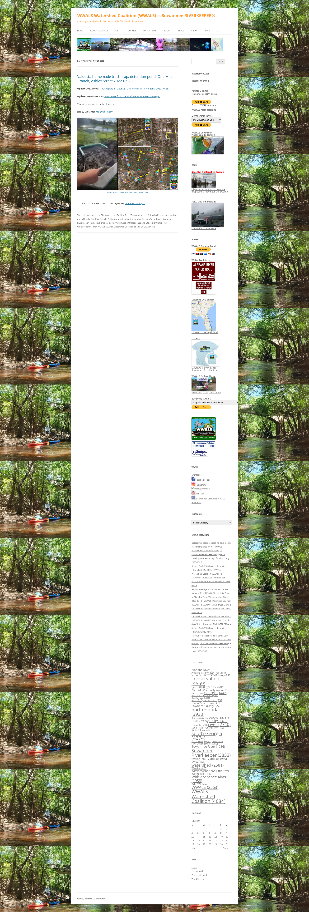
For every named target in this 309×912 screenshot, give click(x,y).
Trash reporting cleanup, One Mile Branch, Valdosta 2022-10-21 (133, 88)
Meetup (206, 488)
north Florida (83, 218)
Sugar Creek (156, 218)
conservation (170, 215)
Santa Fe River (201, 730)
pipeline (199, 721)
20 (204, 840)
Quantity (199, 725)
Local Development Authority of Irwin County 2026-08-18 (210, 558)
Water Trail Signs (201, 260)
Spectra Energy (201, 741)
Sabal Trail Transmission (208, 727)
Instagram (200, 484)
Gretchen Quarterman (205, 695)
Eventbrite (196, 474)
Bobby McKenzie (156, 215)
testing (199, 759)
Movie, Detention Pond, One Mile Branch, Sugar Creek (127, 192)
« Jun (194, 848)
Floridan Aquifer (218, 690)
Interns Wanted (200, 80)
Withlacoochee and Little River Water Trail (147, 222)
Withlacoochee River (87, 226)
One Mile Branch (99, 218)
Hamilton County (201, 698)
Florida (200, 689)
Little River (212, 703)
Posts (118, 30)
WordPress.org (199, 878)
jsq (153, 226)
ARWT (209, 675)
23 (221, 840)
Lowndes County (206, 706)
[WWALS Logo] (204, 438)
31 (227, 844)
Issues (181, 30)
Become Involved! (98, 30)
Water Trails (149, 30)
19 (198, 840)
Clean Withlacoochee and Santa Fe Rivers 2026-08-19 (211, 581)
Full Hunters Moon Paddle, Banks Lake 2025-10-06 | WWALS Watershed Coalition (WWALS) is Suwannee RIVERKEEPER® (211, 639)
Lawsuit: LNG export (203, 299)
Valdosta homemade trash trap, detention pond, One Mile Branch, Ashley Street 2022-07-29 (125, 78)
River (127, 215)
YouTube (199, 493)
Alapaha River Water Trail (209, 672)
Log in (194, 867)
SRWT (196, 744)
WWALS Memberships (204, 109)
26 (198, 844)
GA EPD (198, 693)
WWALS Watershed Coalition (119, 226)
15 (216, 836)
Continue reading (135, 203)
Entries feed (197, 871)
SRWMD (217, 741)
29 (216, 844)
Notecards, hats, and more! (206, 392)
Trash (133, 215)
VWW (198, 762)
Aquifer (197, 675)
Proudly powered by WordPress (91, 898)
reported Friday (104, 111)
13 (204, 836)
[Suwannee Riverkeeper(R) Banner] (204, 448)
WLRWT (101, 226)
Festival (218, 687)
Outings (132, 30)
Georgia (215, 692)
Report (167, 30)
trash (92, 222)
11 (193, 836)
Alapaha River (204, 670)
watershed (208, 765)
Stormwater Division (139, 218)
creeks (113, 215)
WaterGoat (120, 222)
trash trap (100, 222)
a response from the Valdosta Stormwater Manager (132, 96)
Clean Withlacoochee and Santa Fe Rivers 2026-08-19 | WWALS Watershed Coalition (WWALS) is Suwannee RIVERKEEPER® (211, 620)
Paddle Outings (200, 90)
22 (216, 840)
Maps (207, 30)
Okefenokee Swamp (202, 718)
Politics (120, 215)
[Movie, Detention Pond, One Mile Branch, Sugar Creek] (127, 189)
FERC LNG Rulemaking (204, 201)
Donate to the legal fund (205, 332)
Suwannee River (208, 746)
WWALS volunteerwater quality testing (203, 133)
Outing (221, 717)
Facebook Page (202, 479)
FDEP (207, 687)
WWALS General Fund (204, 246)
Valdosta (110, 222)
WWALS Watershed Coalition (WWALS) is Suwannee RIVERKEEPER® (146, 15)
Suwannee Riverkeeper (211, 752)
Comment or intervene (204, 228)
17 (227, 836)
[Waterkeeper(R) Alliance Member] (200, 455)
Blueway (105, 215)
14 (210, 836)
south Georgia (122, 218)
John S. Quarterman (207, 700)
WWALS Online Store (203, 376)
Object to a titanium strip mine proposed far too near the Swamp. (210, 190)
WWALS (205, 787)
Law (197, 703)
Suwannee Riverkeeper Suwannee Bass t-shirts (204, 369)
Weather (199, 768)
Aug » (225, 848)
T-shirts (196, 338)
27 (204, 844)
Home (80, 30)
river (219, 724)
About (194, 30)
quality (217, 720)
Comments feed (199, 875)
